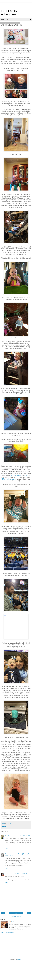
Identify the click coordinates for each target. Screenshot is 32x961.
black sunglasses (15, 475)
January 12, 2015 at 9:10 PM (23, 836)
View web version (16, 916)
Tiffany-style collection (9, 479)
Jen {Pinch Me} (9, 836)
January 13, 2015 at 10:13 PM (18, 873)
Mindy (13, 922)
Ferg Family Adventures (9, 12)
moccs (21, 337)
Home (16, 913)
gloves (26, 475)
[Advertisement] (16, 5)
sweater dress (12, 337)
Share (3, 826)
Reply (6, 848)
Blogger (19, 959)
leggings (17, 337)
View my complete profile (7, 932)
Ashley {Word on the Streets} (14, 854)
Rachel (7, 873)
